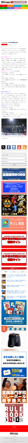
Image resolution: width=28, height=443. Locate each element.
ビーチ (17, 5)
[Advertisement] (14, 26)
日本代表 (3, 5)
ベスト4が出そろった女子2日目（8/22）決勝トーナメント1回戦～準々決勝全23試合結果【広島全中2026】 (17, 276)
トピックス (17, 8)
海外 (10, 8)
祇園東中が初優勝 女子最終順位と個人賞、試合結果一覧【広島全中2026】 (16, 286)
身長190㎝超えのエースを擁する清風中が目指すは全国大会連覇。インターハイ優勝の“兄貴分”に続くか (17, 297)
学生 (3, 8)
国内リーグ (10, 5)
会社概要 (14, 426)
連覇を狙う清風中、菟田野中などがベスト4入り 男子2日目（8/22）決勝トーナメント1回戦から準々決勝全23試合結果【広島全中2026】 (17, 292)
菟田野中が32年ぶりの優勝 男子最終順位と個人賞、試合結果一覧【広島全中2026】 (16, 281)
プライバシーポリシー (14, 430)
